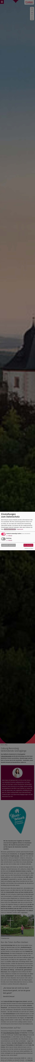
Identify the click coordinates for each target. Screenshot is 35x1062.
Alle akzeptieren (28, 545)
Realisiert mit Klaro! (29, 548)
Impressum (20, 529)
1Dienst (9, 535)
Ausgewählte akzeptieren (8, 545)
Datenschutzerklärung (10, 529)
